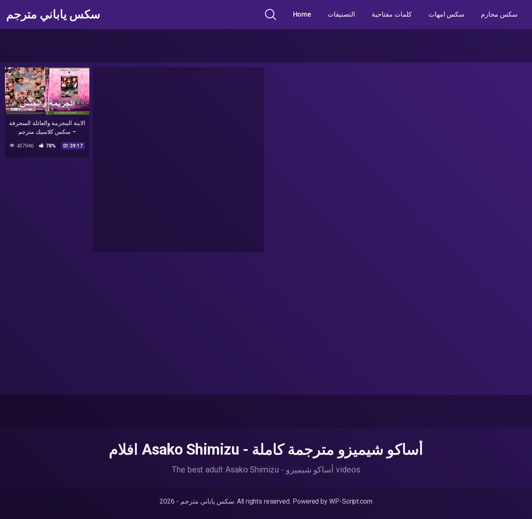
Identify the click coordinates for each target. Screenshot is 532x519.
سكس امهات (446, 14)
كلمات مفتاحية (392, 14)
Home (302, 14)
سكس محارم (499, 14)
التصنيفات (341, 14)
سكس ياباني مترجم (53, 14)
